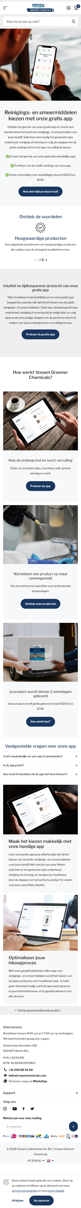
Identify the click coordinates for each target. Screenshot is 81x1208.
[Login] (69, 8)
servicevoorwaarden (25, 1190)
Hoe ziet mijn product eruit (40, 191)
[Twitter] (32, 1108)
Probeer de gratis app (40, 334)
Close (40, 1093)
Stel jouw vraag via (28, 1081)
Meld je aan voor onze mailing (22, 1118)
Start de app (5, 8)
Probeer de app (40, 486)
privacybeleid (55, 1190)
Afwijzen (17, 1200)
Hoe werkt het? (40, 721)
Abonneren (73, 1126)
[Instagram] (5, 1108)
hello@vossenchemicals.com (27, 1075)
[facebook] (24, 1108)
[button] (35, 260)
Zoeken (73, 21)
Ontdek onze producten (40, 603)
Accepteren (41, 1200)
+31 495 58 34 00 (21, 1069)
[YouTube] (15, 1108)
